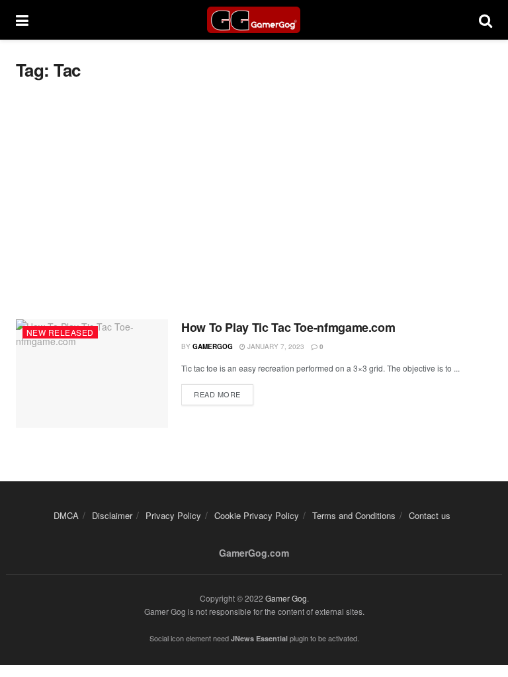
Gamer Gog (286, 598)
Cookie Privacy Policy (256, 515)
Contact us (429, 515)
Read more (217, 394)
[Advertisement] (254, 200)
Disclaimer (112, 515)
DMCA (66, 515)
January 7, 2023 (274, 346)
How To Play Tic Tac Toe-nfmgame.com (288, 327)
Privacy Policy (173, 515)
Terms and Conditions (354, 515)
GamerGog (212, 346)
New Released (60, 332)
